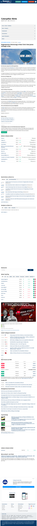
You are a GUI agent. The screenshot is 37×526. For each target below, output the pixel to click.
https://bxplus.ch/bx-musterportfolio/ (7, 328)
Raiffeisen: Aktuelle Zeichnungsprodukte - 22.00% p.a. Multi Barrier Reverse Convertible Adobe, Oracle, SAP (22, 337)
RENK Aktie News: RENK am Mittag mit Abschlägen (10, 410)
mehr (2, 299)
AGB (19, 509)
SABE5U (34, 371)
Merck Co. (3, 151)
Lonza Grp (3, 285)
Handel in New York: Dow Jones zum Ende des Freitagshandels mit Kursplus (19, 181)
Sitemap (3, 509)
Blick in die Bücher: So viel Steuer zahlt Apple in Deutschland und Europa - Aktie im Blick (17, 406)
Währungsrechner (5, 518)
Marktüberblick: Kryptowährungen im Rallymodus (19, 342)
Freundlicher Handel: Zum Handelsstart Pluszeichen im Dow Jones (18, 194)
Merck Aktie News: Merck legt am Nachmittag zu (14, 192)
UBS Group (3, 293)
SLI (9, 515)
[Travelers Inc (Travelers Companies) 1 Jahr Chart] (29, 157)
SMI (11, 516)
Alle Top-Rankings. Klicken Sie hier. (7, 432)
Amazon (2, 93)
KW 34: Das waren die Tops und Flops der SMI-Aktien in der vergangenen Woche (15, 400)
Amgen (15, 97)
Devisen (22, 516)
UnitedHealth (18, 96)
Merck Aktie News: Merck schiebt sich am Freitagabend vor (16, 184)
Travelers (16, 95)
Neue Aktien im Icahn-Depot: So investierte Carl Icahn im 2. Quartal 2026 (14, 408)
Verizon (2, 110)
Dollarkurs (26, 516)
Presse (3, 508)
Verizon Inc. (3, 161)
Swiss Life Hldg (4, 291)
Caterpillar (34, 96)
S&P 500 (8, 516)
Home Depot (19, 92)
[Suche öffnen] (35, 1)
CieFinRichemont (4, 281)
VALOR (2, 20)
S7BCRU (34, 365)
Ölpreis (11, 518)
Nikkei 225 (4, 516)
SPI (7, 515)
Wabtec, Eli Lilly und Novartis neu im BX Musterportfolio (10, 322)
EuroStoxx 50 (18, 515)
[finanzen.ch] (7, 1)
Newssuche (4, 267)
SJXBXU (34, 363)
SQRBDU (34, 367)
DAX (14, 515)
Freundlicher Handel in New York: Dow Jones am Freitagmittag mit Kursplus (19, 188)
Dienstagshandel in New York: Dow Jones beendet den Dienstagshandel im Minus (16, 395)
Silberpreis (4, 517)
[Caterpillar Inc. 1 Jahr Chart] (33, 142)
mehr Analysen (4, 212)
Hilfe (12, 505)
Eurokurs (31, 516)
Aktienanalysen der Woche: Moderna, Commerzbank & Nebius (21, 335)
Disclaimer (20, 508)
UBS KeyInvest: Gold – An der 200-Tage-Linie (18, 344)
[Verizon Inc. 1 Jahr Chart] (33, 161)
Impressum (20, 505)
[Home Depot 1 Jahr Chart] (33, 144)
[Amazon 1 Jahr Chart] (34, 138)
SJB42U (34, 373)
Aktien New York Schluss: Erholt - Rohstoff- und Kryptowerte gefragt (13, 393)
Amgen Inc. (3, 140)
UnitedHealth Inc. (4, 159)
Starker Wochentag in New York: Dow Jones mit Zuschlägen (16, 187)
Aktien (18, 516)
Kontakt (3, 505)
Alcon (2, 295)
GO (30, 270)
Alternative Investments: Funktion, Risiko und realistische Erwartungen (18, 386)
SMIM (12, 515)
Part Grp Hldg (3, 289)
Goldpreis (14, 516)
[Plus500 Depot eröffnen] (8, 2)
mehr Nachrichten (4, 202)
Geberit (2, 283)
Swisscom (3, 297)
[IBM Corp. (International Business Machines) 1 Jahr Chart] (28, 147)
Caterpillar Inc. (3, 142)
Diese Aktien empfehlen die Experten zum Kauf (9, 402)
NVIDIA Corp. (3, 153)
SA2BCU (34, 375)
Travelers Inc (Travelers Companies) (7, 157)
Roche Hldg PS (3, 287)
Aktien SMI (4, 515)
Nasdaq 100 (29, 515)
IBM (24, 91)
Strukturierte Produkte (14, 517)
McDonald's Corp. (4, 149)
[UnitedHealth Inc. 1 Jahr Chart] (32, 159)
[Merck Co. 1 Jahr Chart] (33, 151)
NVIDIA (10, 101)
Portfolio (25, 517)
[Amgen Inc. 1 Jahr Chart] (33, 140)
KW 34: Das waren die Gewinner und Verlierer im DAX (11, 391)
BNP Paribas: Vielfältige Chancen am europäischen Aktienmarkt (21, 340)
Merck (4, 92)
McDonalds (19, 93)
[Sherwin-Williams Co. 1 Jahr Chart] (31, 155)
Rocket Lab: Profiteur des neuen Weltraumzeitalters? (19, 346)
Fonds (8, 517)
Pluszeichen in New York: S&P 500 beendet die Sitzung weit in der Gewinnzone (20, 198)
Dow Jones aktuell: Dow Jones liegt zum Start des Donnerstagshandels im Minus (20, 196)
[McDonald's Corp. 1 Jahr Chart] (32, 149)
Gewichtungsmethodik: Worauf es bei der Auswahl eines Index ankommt (18, 384)
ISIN (8, 20)
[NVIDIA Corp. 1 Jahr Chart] (33, 153)
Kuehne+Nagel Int (4, 279)
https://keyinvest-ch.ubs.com (27, 378)
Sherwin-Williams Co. (5, 155)
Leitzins (14, 518)
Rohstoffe (21, 517)
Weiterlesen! (4, 132)
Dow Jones (12, 67)
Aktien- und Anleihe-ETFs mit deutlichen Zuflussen (19, 350)
